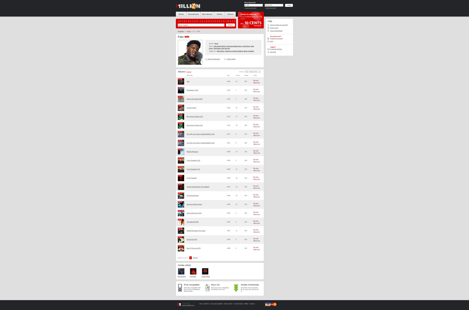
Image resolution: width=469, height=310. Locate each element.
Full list (195, 258)
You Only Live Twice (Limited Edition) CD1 (201, 143)
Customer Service (276, 49)
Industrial (228, 51)
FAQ (271, 41)
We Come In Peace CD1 (195, 125)
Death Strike (206, 276)
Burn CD (215, 285)
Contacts (252, 303)
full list (189, 72)
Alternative (220, 51)
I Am (188, 81)
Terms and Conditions (216, 303)
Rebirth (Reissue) (192, 152)
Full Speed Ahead (192, 195)
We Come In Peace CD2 (195, 116)
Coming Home (191, 108)
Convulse (193, 276)
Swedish (251, 51)
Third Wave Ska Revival (221, 48)
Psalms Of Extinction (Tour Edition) (198, 187)
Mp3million (181, 31)
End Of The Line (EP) (194, 248)
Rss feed (273, 52)
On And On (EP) (192, 239)
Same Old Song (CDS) (194, 213)
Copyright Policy (238, 303)
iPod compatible (191, 285)
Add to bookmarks (214, 59)
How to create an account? (279, 25)
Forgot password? (270, 8)
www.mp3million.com (188, 305)
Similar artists (231, 59)
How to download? (276, 31)
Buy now (255, 80)
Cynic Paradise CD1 (193, 169)
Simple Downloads (250, 285)
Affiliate (246, 303)
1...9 (179, 21)
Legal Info (206, 303)
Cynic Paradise (192, 178)
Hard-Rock (246, 46)
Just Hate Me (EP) (193, 222)
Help (200, 303)
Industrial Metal (237, 51)
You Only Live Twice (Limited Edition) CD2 (201, 134)
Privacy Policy (228, 303)
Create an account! (250, 8)
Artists (189, 31)
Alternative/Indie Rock (234, 46)
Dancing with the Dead (194, 204)
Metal (245, 51)
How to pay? (274, 28)
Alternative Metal (220, 46)
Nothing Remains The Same (196, 231)
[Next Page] (190, 257)
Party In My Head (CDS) (195, 99)
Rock (216, 44)
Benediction (182, 276)
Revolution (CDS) (192, 90)
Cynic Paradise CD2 (193, 160)
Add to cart (256, 82)
